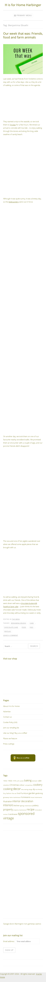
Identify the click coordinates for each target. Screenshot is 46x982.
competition (29, 785)
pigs (31, 627)
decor (17, 789)
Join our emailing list (11, 727)
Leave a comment (10, 635)
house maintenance (36, 797)
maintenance (28, 806)
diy (34, 789)
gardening (39, 793)
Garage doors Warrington (13, 924)
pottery (35, 805)
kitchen (17, 805)
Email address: (9, 941)
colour (21, 785)
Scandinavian (12, 814)
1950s (5, 781)
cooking (8, 789)
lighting (22, 806)
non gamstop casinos (32, 924)
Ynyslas (13, 125)
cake (32, 623)
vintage (8, 818)
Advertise (6, 711)
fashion (9, 793)
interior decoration (22, 801)
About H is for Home (11, 706)
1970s (15, 781)
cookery (37, 784)
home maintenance (15, 797)
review (5, 814)
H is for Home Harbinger (23, 5)
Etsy (4, 793)
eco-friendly (39, 789)
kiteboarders (14, 202)
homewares (25, 797)
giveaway (6, 797)
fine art (14, 793)
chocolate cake (11, 627)
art (18, 781)
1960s (10, 781)
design (30, 789)
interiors (8, 805)
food (24, 627)
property (8, 809)
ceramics (6, 785)
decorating (24, 789)
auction (22, 781)
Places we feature (10, 738)
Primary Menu (24, 15)
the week (16, 619)
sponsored (26, 813)
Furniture (24, 793)
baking (27, 780)
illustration (7, 801)
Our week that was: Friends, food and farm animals (23, 35)
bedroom (34, 781)
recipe (30, 809)
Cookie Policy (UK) (10, 722)
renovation (38, 810)
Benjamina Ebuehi (18, 623)
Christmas (14, 785)
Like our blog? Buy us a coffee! (15, 733)
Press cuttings (8, 744)
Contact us (7, 717)
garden (32, 793)
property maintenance (19, 810)
